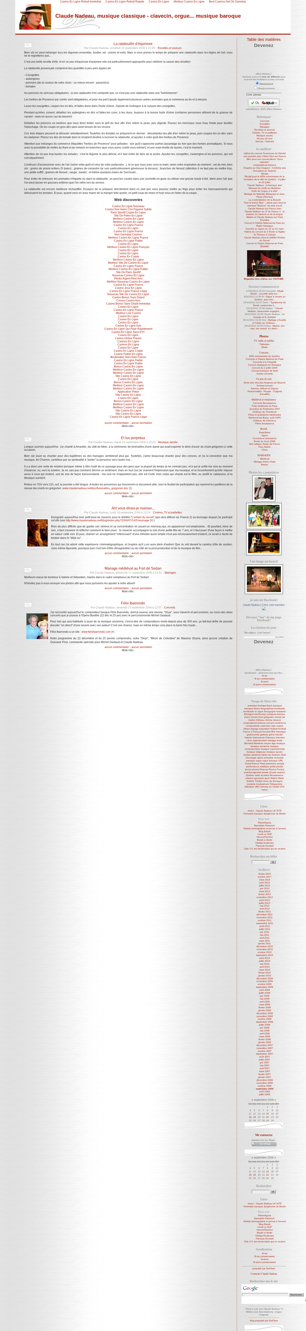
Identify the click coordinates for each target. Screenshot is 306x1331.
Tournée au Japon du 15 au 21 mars (265, 229)
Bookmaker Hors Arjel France (128, 357)
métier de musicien (270, 755)
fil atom (264, 681)
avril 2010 (265, 967)
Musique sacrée (168, 442)
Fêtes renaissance (264, 423)
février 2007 (265, 1074)
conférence (280, 723)
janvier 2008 (264, 1042)
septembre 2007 (264, 1053)
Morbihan (258, 743)
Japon (264, 435)
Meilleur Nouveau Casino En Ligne (128, 281)
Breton (264, 464)
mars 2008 (264, 1036)
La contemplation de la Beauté (265, 200)
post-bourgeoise (252, 772)
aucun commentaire (117, 423)
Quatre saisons (277, 772)
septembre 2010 (264, 955)
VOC (282, 786)
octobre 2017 (265, 877)
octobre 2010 (265, 952)
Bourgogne (270, 711)
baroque (248, 708)
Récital (264, 173)
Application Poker (128, 391)
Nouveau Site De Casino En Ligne (128, 294)
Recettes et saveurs (170, 48)
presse (265, 772)
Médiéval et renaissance (264, 399)
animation (253, 705)
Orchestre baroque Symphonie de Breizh (265, 813)
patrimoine (271, 763)
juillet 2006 (264, 1094)
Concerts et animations (264, 438)
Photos (263, 336)
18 (250, 1117)
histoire (248, 737)
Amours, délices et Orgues (264, 388)
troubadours (262, 784)
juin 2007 (264, 1062)
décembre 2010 (264, 946)
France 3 (247, 731)
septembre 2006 (265, 1089)
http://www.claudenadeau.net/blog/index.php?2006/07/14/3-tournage (107, 520)
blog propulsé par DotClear (264, 1320)
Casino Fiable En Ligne (128, 354)
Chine (265, 450)
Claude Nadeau (251, 605)
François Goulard (262, 731)
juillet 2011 (264, 929)
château (260, 720)
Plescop (264, 769)
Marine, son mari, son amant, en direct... (267, 327)
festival (274, 728)
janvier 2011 (264, 943)
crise (273, 726)
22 (267, 1117)
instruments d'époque (264, 737)
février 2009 (265, 1007)
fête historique (278, 731)
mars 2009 (264, 1004)
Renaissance (276, 775)
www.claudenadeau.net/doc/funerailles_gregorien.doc (95, 488)
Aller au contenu (33, 32)
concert (270, 723)
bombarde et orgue (253, 711)
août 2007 (264, 1056)
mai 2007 (264, 1065)
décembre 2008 (264, 1013)
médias (247, 755)
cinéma (268, 720)
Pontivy (280, 769)
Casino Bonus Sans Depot (128, 297)
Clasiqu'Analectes (264, 843)
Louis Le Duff (265, 834)
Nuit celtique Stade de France (264, 444)
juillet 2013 (264, 885)
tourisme (251, 784)
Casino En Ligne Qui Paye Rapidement (128, 328)
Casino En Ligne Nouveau (128, 206)
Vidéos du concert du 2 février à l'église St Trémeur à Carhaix (264, 233)
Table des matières (264, 39)
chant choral (250, 717)
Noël (283, 755)
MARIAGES (263, 455)
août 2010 (264, 958)
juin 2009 (264, 996)
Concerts (169, 607)
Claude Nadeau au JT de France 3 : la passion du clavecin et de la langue (264, 213)
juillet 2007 (264, 1059)
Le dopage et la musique (269, 315)
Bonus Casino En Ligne (128, 366)
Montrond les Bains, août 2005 (265, 417)
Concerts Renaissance (264, 403)
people (280, 763)
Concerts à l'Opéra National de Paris (264, 359)
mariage (272, 740)
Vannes (264, 786)
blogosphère (267, 708)
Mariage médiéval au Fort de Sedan (133, 568)
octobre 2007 (265, 1051)
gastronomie (253, 734)
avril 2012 (265, 908)
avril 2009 (265, 1001)
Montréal (248, 743)
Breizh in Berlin (264, 840)
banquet (277, 705)
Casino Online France (128, 338)
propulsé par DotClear (263, 1268)
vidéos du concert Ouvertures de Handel (265, 153)
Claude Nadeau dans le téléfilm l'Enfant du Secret (264, 239)
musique (280, 743)
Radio (265, 347)
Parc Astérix (265, 447)
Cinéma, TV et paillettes (167, 512)
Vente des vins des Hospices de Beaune (265, 382)
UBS (257, 786)
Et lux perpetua (133, 438)
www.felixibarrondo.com (96, 631)
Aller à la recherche (76, 32)
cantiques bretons (275, 714)
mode (279, 740)
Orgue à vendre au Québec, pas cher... (269, 298)
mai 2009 (264, 998)
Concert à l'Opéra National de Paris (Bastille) (264, 245)
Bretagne (249, 714)
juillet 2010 (264, 961)
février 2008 (265, 1039)
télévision (249, 786)
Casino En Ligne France (128, 225)
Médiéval (264, 459)
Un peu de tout (264, 138)
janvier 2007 (264, 1077)
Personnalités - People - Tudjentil (265, 391)
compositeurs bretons (254, 723)
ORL (280, 760)
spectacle (259, 778)
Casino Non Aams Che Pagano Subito (128, 209)
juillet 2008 (264, 1025)
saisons (249, 778)
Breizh (263, 428)
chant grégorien (266, 717)
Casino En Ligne (128, 228)
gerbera (264, 734)
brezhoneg (260, 714)
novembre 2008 (264, 1016)
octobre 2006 (265, 1086)
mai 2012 (264, 905)
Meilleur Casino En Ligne (128, 218)
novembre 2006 (264, 1083)
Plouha (272, 769)
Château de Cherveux (264, 420)
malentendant (260, 740)
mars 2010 (264, 969)
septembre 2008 (264, 1022)
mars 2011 (264, 941)
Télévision (264, 344)
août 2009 (264, 990)
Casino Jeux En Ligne (128, 288)
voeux (264, 789)
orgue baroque (270, 760)
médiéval (256, 755)
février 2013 (265, 894)
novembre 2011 (264, 917)
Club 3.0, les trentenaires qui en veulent (264, 848)
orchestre (268, 757)
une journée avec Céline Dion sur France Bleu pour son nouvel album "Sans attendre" (265, 159)
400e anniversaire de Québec (264, 356)
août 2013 (264, 882)
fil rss (264, 675)
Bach (269, 705)
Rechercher (264, 1186)
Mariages (170, 572)
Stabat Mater (277, 778)
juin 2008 (264, 1027)
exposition (264, 728)
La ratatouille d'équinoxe (133, 44)
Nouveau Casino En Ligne (128, 275)
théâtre (250, 781)
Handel (279, 734)
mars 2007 (264, 1071)
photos (255, 769)
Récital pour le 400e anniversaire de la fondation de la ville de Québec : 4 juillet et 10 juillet (264, 179)
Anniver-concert (264, 385)
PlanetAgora (264, 822)
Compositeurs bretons (264, 165)
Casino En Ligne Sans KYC (128, 332)
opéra (260, 757)
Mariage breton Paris (264, 461)
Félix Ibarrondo (133, 603)
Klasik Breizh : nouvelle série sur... (266, 292)
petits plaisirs (276, 766)
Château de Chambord (264, 412)
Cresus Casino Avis (128, 300)
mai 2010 (264, 964)
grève (272, 734)
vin (270, 786)
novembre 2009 (264, 981)
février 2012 (265, 911)
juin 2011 (264, 932)
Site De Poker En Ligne (128, 215)
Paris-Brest (264, 432)
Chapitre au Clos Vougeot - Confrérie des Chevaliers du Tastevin (264, 169)
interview (280, 737)
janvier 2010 (264, 975)
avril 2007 (265, 1068)
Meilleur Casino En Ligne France (128, 237)
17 (277, 1113)
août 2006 (264, 1091)
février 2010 (265, 972)
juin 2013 (264, 888)
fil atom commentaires (264, 684)
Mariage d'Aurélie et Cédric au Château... (269, 321)
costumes (265, 726)
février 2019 (265, 874)
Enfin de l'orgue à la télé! (265, 191)
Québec (250, 775)
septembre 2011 (264, 923)
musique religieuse (256, 752)
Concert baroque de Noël (265, 370)
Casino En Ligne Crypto (128, 350)
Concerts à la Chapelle (264, 362)
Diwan (247, 728)
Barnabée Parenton (264, 825)
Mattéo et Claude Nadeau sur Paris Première (264, 218)
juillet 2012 (264, 903)
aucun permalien (141, 423)
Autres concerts (264, 373)
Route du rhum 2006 (264, 441)
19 (254, 1117)
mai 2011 (264, 935)
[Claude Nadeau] (264, 609)
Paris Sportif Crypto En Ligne (128, 212)
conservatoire (253, 726)
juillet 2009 (264, 993)
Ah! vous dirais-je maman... (133, 508)
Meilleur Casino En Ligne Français (128, 247)
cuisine (279, 726)
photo (248, 769)
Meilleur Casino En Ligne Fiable (128, 269)
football (282, 728)
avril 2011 (264, 938)
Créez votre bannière (273, 605)
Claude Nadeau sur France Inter (264, 208)
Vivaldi (275, 786)
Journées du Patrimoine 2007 (264, 409)
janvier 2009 (264, 1010)
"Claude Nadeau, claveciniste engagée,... (265, 309)
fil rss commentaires (264, 678)
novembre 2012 (264, 897)
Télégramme (275, 784)
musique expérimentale (273, 749)
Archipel (262, 705)
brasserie (281, 711)
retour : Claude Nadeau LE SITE (265, 810)
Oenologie (251, 757)
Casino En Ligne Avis (128, 325)
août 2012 (264, 900)
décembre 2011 (264, 914)
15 (267, 1113)
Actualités (265, 124)
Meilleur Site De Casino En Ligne (128, 262)
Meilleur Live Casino (128, 313)
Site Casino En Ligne (128, 376)
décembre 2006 (264, 1080)
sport (267, 778)
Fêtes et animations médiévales (264, 414)
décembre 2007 (264, 1045)
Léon (249, 740)
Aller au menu (53, 32)
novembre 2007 (264, 1048)
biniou (257, 708)
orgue (259, 760)
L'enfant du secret (142, 517)
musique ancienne (259, 746)
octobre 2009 (265, 984)
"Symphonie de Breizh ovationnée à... (269, 304)
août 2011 (264, 926)
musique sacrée (274, 752)
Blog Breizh (265, 831)
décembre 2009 (264, 978)
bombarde (279, 708)
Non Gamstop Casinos (128, 234)
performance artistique (257, 766)
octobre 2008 (265, 1019)
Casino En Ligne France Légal (128, 291)
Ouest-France (252, 763)
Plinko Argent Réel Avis (128, 278)
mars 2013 (264, 891)
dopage (254, 728)
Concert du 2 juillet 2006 (264, 368)
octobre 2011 (265, 920)
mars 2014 (264, 879)
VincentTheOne (264, 837)
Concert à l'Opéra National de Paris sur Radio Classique (264, 224)
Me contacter (264, 1135)
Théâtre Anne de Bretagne (268, 781)
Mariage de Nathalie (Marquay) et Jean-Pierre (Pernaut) (264, 195)
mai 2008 (264, 1030)
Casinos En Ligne (128, 341)
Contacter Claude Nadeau (263, 1273)
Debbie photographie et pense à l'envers (265, 828)
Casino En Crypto (128, 256)
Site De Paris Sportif (128, 272)
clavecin (277, 720)
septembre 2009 (264, 987)
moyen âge (270, 743)
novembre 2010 (264, 949)
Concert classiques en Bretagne (264, 365)
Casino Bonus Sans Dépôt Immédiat (128, 303)
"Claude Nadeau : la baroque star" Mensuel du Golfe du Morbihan (264, 186)
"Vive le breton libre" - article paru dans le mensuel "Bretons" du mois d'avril (264, 204)
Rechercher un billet (263, 856)
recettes (265, 775)
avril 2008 (265, 1033)
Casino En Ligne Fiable (128, 240)
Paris (262, 763)
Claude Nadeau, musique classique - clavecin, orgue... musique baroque (148, 16)
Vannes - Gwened (264, 141)
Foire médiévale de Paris (264, 406)
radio (257, 775)
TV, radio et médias (264, 340)
